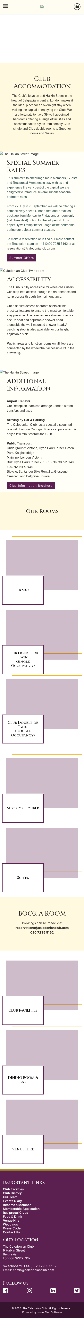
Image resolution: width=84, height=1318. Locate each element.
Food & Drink (12, 1216)
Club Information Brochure (30, 486)
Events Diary (12, 1201)
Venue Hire (11, 1220)
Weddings (10, 1224)
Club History (12, 1193)
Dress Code (12, 1228)
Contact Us (11, 1232)
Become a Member (17, 1205)
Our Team (10, 1197)
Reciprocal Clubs (15, 1213)
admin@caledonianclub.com (33, 1270)
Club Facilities (13, 1189)
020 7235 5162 (42, 932)
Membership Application (21, 1209)
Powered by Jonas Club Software (42, 1312)
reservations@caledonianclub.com (31, 248)
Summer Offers (21, 258)
